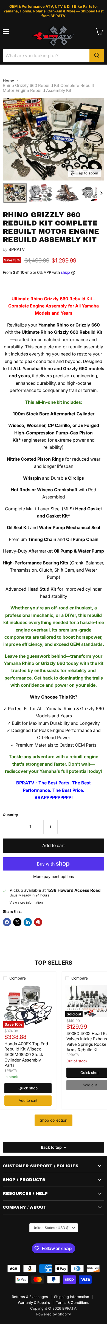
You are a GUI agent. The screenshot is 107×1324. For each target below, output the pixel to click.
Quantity (10, 815)
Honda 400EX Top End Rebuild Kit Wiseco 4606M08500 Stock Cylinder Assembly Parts (26, 1054)
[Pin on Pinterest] (38, 922)
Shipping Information (71, 1296)
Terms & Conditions (72, 1302)
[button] (15, 193)
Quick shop (28, 1088)
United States (51, 1227)
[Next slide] (101, 193)
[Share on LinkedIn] (28, 922)
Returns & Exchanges (30, 1296)
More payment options (53, 876)
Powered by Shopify (53, 1314)
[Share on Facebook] (7, 922)
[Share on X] (17, 922)
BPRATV (17, 249)
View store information (26, 902)
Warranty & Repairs (34, 1302)
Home (8, 80)
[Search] (96, 55)
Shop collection (53, 1120)
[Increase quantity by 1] (51, 827)
